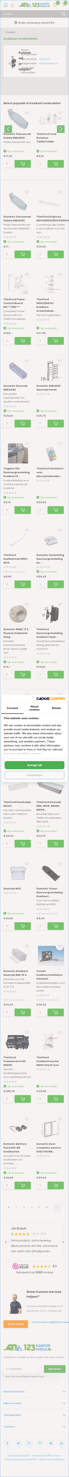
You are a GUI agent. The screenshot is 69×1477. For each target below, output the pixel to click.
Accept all (34, 765)
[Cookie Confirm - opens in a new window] (50, 698)
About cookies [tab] (34, 708)
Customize (35, 775)
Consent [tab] (12, 708)
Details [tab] (56, 708)
